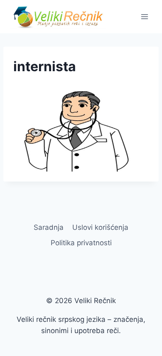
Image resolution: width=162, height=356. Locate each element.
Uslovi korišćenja (100, 227)
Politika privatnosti (81, 243)
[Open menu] (144, 16)
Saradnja (49, 227)
